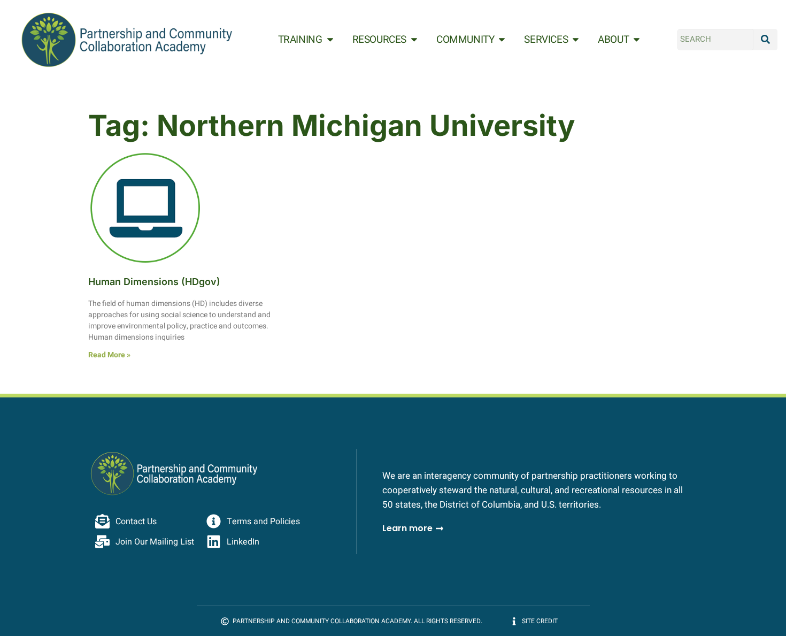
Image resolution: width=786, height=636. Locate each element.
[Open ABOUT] (636, 40)
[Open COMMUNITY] (502, 40)
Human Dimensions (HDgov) (154, 281)
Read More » (109, 355)
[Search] (765, 39)
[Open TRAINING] (330, 40)
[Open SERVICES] (576, 40)
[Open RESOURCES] (414, 40)
